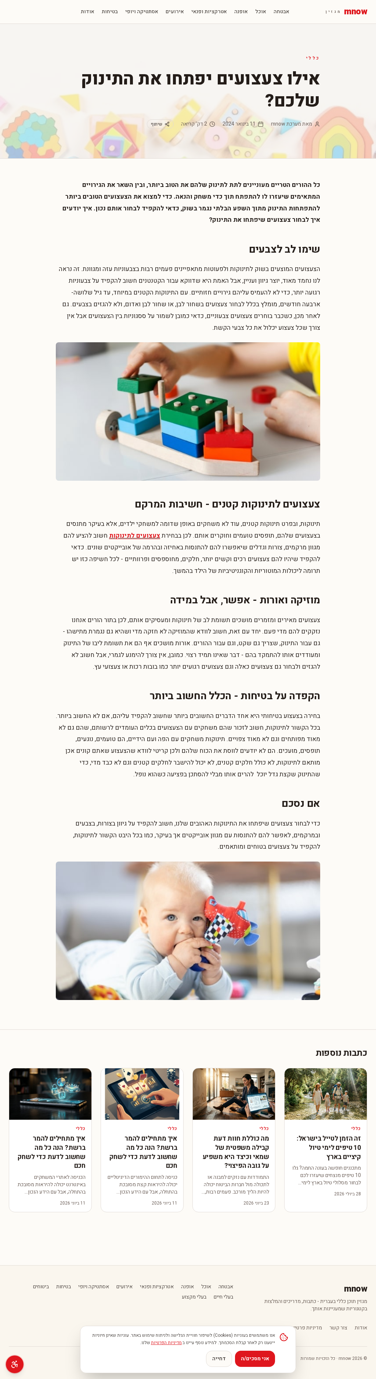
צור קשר (338, 1328)
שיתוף (156, 124)
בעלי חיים (223, 1297)
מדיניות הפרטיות (166, 1342)
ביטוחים (41, 1286)
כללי (313, 58)
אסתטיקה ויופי (141, 11)
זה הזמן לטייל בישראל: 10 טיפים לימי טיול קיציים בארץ (329, 1148)
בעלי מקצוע (194, 1297)
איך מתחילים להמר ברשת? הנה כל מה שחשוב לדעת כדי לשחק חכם (143, 1152)
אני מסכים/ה (255, 1358)
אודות (87, 11)
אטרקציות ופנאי (209, 11)
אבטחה (281, 11)
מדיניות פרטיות (306, 1328)
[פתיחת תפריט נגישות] (15, 1364)
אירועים (175, 11)
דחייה (219, 1358)
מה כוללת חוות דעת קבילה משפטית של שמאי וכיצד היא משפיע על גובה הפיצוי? (236, 1152)
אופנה (241, 11)
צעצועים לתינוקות (134, 535)
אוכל (260, 11)
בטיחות (110, 11)
